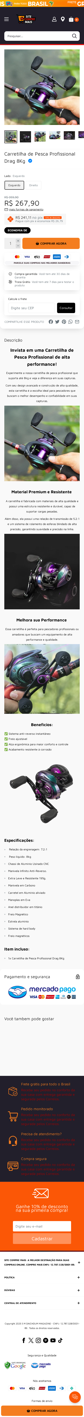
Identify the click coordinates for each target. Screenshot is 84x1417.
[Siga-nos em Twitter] (31, 1340)
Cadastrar (42, 1238)
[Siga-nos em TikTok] (60, 1340)
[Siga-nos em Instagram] (38, 1340)
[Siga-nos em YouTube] (53, 1340)
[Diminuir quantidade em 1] (18, 246)
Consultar (66, 308)
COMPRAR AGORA (53, 243)
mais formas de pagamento (26, 209)
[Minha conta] (54, 19)
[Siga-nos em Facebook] (23, 1340)
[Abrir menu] (6, 19)
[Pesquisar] (74, 36)
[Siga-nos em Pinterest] (45, 1340)
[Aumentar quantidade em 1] (18, 241)
